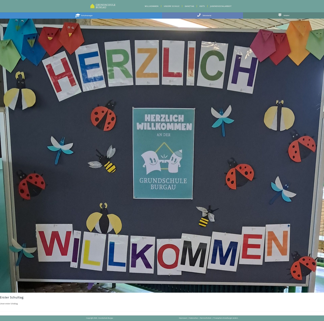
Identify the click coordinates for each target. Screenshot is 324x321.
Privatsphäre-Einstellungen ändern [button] (225, 318)
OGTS (202, 6)
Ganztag (189, 6)
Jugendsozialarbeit (221, 6)
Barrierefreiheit (205, 318)
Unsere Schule (171, 6)
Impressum (183, 318)
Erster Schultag (12, 297)
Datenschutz (193, 318)
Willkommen (151, 6)
